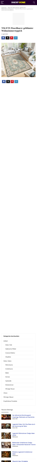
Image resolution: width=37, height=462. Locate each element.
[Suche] (34, 2)
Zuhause (3, 7)
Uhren (5, 393)
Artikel (6, 341)
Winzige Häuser (10, 389)
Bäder (7, 373)
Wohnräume (9, 365)
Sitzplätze (8, 357)
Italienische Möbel (10, 349)
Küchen (7, 377)
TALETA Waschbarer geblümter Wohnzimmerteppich (13, 8)
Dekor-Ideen (7, 361)
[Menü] (2, 2)
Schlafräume (9, 369)
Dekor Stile (8, 345)
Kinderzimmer (9, 385)
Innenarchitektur (10, 353)
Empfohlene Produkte (10, 401)
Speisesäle (8, 381)
